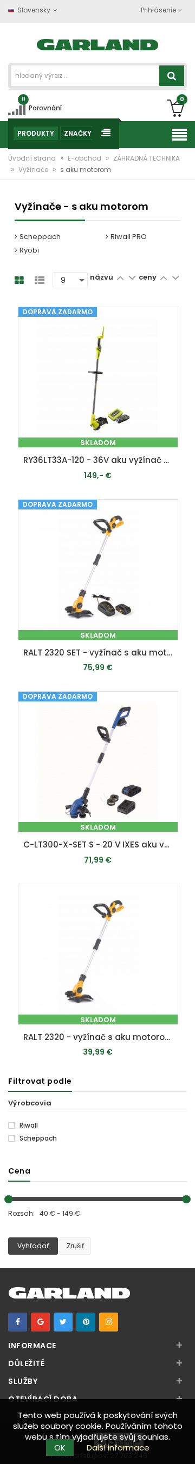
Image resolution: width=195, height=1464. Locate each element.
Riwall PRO (128, 236)
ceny (148, 277)
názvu (101, 277)
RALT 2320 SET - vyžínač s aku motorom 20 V (100, 652)
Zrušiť (75, 1245)
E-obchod (85, 158)
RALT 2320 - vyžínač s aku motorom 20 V (100, 1037)
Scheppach (40, 236)
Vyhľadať (33, 1245)
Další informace (118, 1447)
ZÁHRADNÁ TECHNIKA (146, 158)
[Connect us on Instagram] (108, 1322)
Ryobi (29, 250)
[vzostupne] (120, 277)
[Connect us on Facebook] (17, 1322)
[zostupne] (132, 277)
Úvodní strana (32, 158)
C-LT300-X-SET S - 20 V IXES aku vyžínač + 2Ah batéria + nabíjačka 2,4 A (100, 844)
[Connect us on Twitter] (63, 1322)
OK (60, 1447)
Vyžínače (34, 169)
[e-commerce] (97, 43)
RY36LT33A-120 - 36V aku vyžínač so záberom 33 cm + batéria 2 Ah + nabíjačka (100, 460)
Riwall (28, 1125)
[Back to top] (183, 1444)
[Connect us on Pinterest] (85, 1322)
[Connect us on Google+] (40, 1322)
